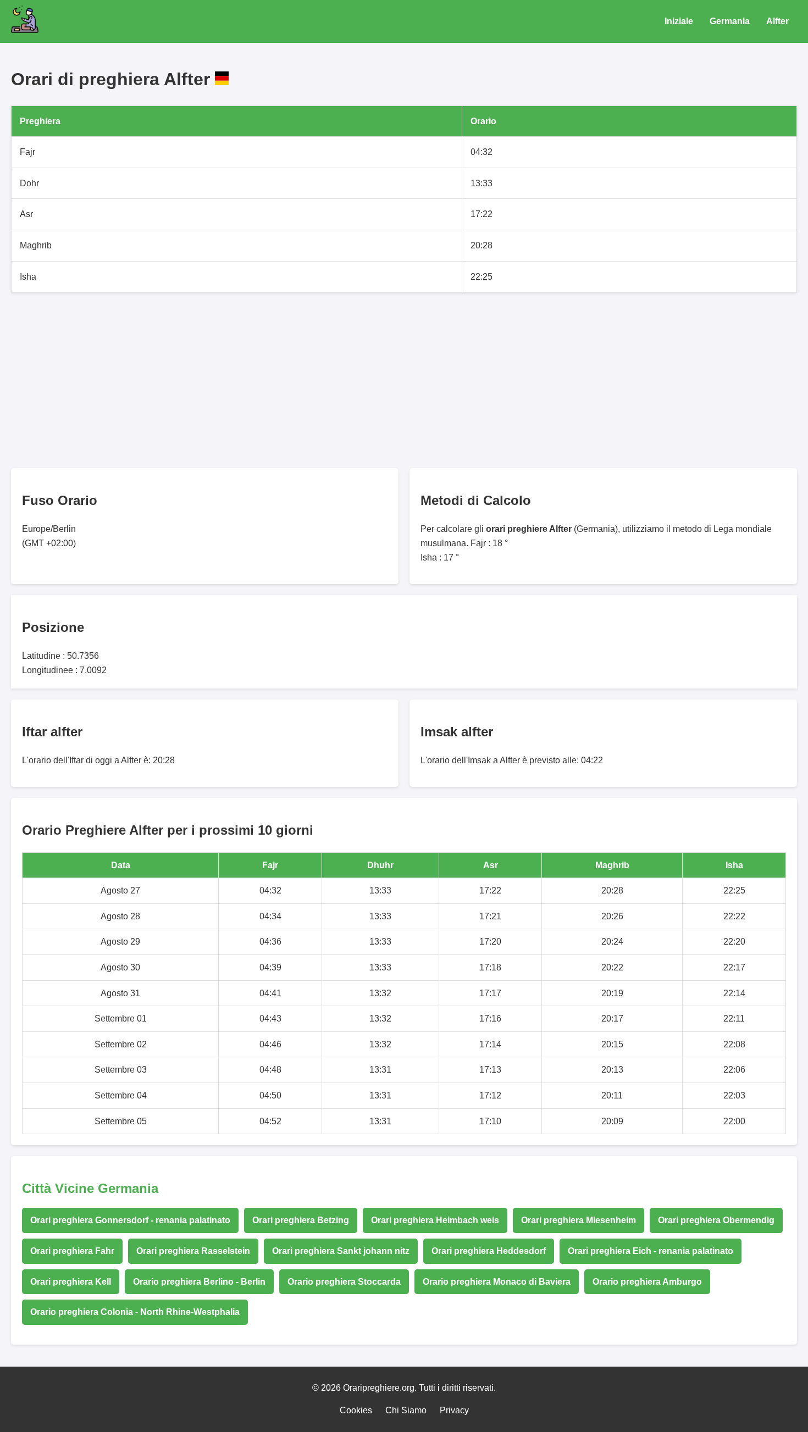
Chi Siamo (406, 1410)
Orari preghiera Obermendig (716, 1220)
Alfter (777, 21)
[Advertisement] (341, 380)
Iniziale (679, 21)
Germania (730, 21)
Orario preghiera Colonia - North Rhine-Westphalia (135, 1312)
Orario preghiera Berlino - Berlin (199, 1281)
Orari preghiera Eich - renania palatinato (650, 1251)
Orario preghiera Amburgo (647, 1281)
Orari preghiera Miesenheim (578, 1220)
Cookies (356, 1410)
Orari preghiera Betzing (300, 1220)
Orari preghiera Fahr (72, 1251)
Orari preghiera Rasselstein (193, 1251)
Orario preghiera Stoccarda (344, 1281)
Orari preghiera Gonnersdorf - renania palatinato (130, 1220)
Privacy (454, 1410)
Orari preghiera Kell (70, 1281)
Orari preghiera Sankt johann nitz (340, 1251)
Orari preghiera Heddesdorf (488, 1251)
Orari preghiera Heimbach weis (435, 1220)
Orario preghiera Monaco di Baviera (497, 1281)
